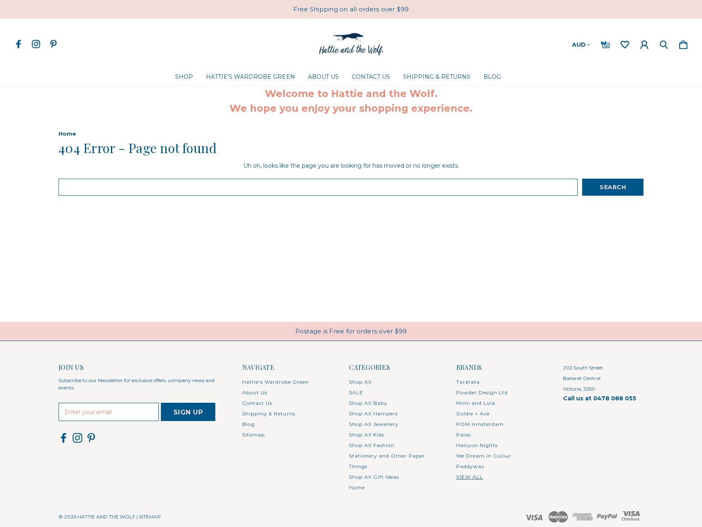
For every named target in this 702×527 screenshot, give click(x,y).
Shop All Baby (368, 403)
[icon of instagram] (36, 44)
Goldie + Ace (473, 413)
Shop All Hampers (373, 413)
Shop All (360, 382)
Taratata (468, 382)
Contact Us (371, 77)
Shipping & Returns (436, 77)
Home (357, 487)
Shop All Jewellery (374, 424)
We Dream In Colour (483, 456)
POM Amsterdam (480, 424)
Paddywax (470, 466)
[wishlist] (625, 43)
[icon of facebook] (18, 44)
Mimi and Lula (475, 403)
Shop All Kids (366, 435)
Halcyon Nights (477, 445)
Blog (492, 77)
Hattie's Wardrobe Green (250, 77)
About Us (323, 77)
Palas (463, 435)
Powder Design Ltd (482, 392)
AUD (579, 44)
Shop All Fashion (371, 445)
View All (469, 477)
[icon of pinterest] (53, 44)
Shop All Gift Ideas (374, 477)
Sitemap (253, 435)
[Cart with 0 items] (683, 43)
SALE (356, 392)
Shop (184, 77)
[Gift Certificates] (605, 43)
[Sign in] (644, 43)
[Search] (664, 43)
